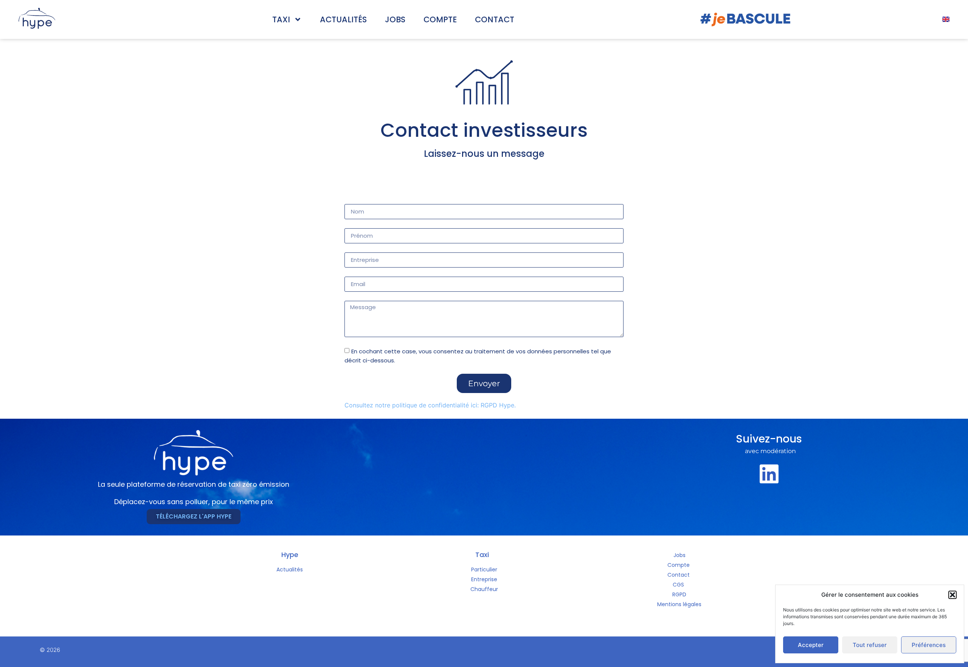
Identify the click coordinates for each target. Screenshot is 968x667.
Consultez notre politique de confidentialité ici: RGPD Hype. (430, 405)
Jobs (395, 19)
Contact (494, 19)
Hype (289, 554)
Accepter (811, 644)
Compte (440, 19)
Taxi (281, 19)
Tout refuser (870, 644)
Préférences (929, 644)
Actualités (343, 19)
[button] (952, 595)
